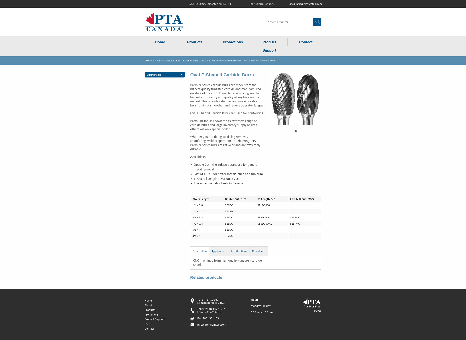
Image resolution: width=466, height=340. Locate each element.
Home (160, 42)
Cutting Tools (153, 60)
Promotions (233, 42)
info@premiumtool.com (309, 3)
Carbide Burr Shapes (229, 60)
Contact (306, 42)
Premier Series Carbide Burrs (198, 60)
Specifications (238, 251)
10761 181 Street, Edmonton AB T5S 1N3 (209, 3)
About (148, 305)
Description (200, 251)
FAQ (147, 324)
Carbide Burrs (171, 60)
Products (195, 42)
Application (219, 251)
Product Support (269, 46)
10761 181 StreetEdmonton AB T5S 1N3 (211, 301)
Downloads (259, 251)
